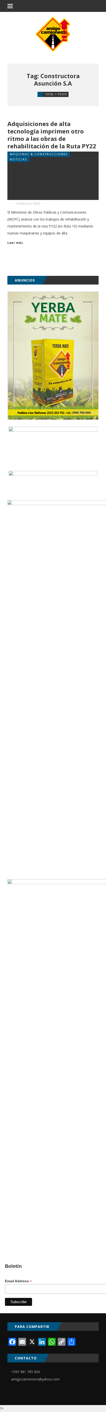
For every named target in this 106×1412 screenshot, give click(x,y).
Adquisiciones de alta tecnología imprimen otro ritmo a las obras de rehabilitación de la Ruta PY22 (51, 135)
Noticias (18, 159)
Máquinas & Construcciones (39, 154)
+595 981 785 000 (25, 1371)
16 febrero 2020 (28, 203)
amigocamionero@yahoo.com (35, 1379)
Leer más (15, 243)
